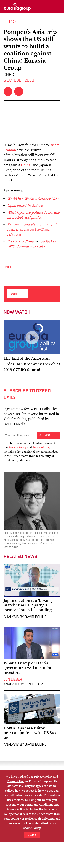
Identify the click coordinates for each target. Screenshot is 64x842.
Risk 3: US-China (20, 241)
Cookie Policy (31, 828)
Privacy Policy (17, 447)
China (25, 165)
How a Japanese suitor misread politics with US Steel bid (31, 733)
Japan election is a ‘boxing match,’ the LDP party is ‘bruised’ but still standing (28, 605)
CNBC (8, 267)
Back (12, 21)
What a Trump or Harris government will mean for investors (28, 668)
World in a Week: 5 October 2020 (32, 198)
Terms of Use (41, 447)
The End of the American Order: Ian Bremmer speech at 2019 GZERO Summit (32, 364)
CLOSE (32, 835)
